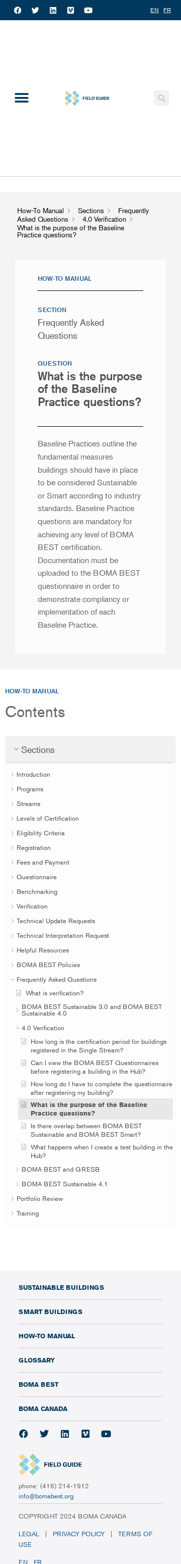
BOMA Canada (43, 1408)
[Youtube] (88, 10)
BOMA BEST (38, 1384)
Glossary (37, 1360)
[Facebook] (17, 10)
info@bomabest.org (46, 1496)
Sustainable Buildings (61, 1287)
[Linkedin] (52, 10)
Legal (29, 1534)
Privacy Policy (79, 1534)
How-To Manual (47, 1336)
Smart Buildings (50, 1311)
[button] (21, 98)
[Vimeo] (70, 10)
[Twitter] (35, 10)
